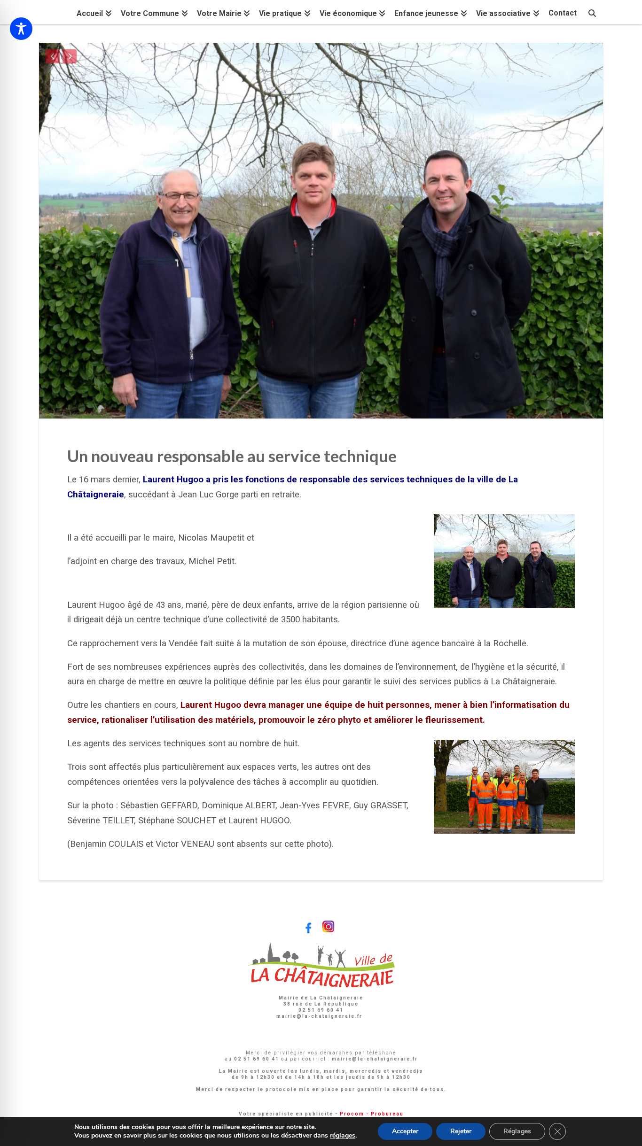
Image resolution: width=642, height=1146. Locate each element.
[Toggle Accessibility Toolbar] (21, 28)
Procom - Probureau (372, 1113)
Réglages (517, 1131)
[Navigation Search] (592, 12)
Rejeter (460, 1131)
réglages (342, 1135)
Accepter (405, 1131)
